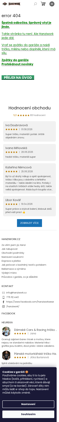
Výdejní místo (9, 272)
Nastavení (28, 404)
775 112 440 (12, 297)
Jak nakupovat (10, 249)
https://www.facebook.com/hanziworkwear (30, 301)
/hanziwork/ (12, 306)
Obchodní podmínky (13, 252)
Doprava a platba (11, 260)
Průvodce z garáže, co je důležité (20, 277)
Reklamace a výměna (14, 268)
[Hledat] (35, 4)
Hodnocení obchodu (29, 108)
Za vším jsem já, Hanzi (14, 245)
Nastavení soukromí (12, 257)
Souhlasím (28, 414)
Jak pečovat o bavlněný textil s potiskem (24, 264)
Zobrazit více (29, 223)
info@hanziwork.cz (16, 292)
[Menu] (52, 4)
